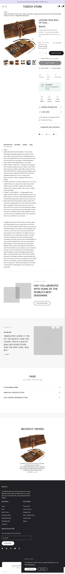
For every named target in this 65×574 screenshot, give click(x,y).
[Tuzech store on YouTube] (15, 548)
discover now (42, 303)
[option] (20, 38)
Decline (42, 569)
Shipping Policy (27, 512)
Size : (44, 43)
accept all (30, 569)
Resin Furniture (5, 512)
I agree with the (50, 58)
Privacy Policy (26, 506)
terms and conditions (54, 58)
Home (5, 12)
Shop (3, 509)
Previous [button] (7, 39)
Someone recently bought (17, 517)
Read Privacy (31, 564)
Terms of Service (27, 509)
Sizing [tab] (25, 145)
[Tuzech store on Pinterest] (7, 548)
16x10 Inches (42, 46)
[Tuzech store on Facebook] (3, 548)
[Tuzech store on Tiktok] (20, 548)
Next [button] (32, 39)
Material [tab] (17, 145)
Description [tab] (8, 145)
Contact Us (4, 524)
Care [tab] (31, 145)
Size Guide (58, 43)
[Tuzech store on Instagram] (11, 548)
